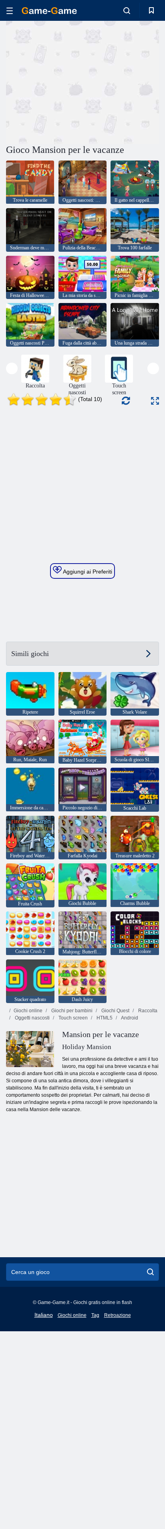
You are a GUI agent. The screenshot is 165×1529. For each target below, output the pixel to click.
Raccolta (147, 1010)
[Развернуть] (155, 401)
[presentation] (12, 368)
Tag (95, 1315)
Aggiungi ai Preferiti (87, 571)
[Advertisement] (73, 81)
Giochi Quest (114, 1010)
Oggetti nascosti (32, 1018)
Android (129, 1018)
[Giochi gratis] (49, 10)
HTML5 (104, 1018)
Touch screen (72, 1018)
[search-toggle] (126, 10)
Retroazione (117, 1315)
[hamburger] (9, 10)
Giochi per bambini (71, 1010)
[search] (150, 1272)
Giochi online (28, 1010)
